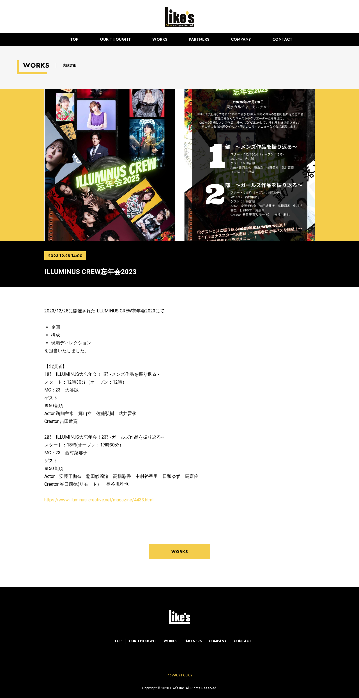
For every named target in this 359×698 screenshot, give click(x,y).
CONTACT (282, 39)
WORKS (159, 39)
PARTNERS (199, 39)
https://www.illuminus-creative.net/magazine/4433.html (98, 500)
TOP (74, 39)
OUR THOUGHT (115, 39)
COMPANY (241, 39)
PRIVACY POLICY (179, 675)
